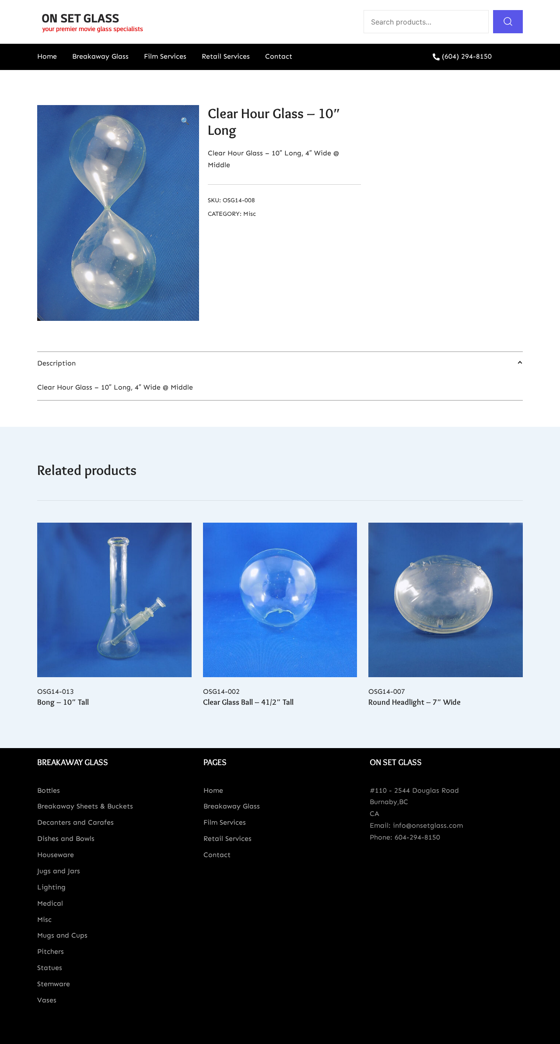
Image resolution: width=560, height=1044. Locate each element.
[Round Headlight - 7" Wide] (445, 600)
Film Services (165, 56)
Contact (278, 56)
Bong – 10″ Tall (63, 702)
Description (56, 363)
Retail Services (226, 56)
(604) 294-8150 (467, 56)
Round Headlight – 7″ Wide (414, 702)
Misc (249, 214)
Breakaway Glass (100, 56)
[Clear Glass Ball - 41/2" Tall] (280, 600)
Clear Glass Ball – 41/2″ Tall (248, 702)
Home (47, 56)
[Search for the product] (508, 21)
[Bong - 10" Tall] (114, 600)
